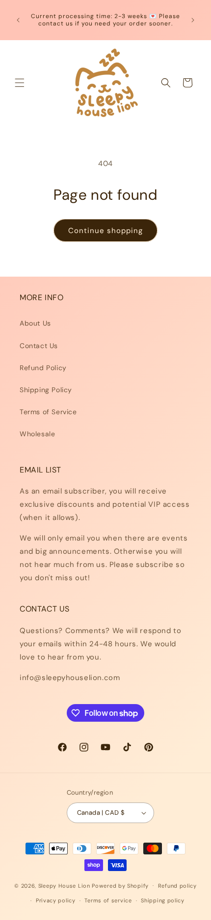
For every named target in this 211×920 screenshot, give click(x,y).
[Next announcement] (193, 20)
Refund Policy (43, 367)
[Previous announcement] (18, 20)
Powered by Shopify (120, 885)
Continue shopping (105, 231)
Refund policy (177, 885)
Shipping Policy (46, 389)
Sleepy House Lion (64, 885)
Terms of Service (48, 411)
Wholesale (37, 433)
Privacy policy (56, 900)
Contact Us (39, 345)
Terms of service (108, 900)
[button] (19, 83)
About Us (35, 323)
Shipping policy (163, 900)
